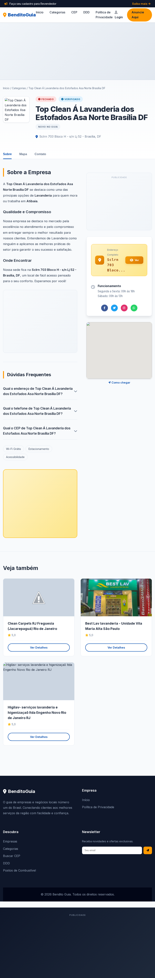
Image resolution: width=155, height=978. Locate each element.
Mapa (23, 154)
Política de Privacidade (98, 807)
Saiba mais (140, 3)
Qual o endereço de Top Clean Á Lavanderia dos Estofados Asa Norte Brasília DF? (38, 391)
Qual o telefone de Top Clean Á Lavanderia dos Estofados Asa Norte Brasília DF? (37, 411)
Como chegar (120, 382)
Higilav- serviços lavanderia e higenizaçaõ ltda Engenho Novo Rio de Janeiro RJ (37, 712)
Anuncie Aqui (138, 14)
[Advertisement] (77, 51)
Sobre (7, 154)
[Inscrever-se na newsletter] (147, 850)
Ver (137, 260)
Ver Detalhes (38, 647)
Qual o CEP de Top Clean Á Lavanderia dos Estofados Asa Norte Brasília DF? (37, 430)
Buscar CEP (11, 856)
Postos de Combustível (19, 870)
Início (39, 12)
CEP (74, 12)
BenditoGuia (22, 15)
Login (119, 17)
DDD (86, 12)
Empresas (10, 841)
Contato (40, 154)
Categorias (57, 12)
